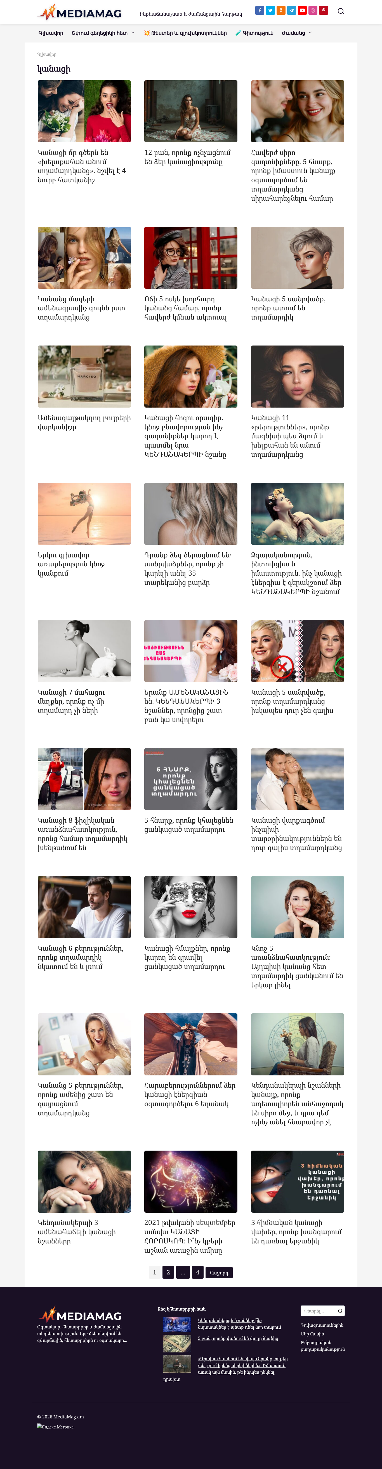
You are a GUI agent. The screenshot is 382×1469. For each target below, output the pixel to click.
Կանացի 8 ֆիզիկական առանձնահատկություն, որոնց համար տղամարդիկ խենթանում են (83, 833)
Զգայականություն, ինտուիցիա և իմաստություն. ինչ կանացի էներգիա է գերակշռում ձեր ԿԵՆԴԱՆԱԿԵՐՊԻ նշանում (296, 573)
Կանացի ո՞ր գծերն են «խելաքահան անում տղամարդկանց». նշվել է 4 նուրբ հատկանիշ (82, 165)
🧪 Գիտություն (254, 33)
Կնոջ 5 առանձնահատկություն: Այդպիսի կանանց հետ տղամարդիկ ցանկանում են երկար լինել (297, 966)
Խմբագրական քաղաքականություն (323, 1345)
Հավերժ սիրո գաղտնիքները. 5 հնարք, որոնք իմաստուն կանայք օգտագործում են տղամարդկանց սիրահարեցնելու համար (293, 174)
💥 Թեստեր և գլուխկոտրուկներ (185, 33)
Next (219, 1272)
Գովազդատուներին (322, 1325)
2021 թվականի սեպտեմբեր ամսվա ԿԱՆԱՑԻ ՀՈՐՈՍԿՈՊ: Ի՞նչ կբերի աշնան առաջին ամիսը (189, 1235)
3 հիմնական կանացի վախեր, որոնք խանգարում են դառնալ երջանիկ (296, 1231)
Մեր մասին (312, 1334)
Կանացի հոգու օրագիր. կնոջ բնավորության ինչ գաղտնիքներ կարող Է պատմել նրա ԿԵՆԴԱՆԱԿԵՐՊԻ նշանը (185, 435)
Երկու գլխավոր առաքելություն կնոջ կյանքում (71, 564)
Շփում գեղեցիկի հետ (100, 33)
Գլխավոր (51, 33)
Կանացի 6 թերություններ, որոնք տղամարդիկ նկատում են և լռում (80, 957)
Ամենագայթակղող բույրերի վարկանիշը (84, 421)
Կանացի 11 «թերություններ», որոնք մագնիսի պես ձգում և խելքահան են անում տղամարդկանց (290, 435)
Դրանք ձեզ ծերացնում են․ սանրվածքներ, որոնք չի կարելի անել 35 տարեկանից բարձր (187, 568)
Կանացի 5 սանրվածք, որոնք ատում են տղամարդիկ (288, 307)
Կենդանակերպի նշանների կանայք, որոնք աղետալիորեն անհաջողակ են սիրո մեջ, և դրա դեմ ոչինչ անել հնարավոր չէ (297, 1103)
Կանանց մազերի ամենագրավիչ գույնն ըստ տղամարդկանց (81, 307)
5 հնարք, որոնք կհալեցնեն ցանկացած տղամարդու (188, 824)
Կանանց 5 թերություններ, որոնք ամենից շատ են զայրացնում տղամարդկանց (80, 1098)
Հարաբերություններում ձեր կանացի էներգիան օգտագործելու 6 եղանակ (189, 1094)
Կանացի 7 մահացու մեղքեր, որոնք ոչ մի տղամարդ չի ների (71, 701)
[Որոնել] (340, 1310)
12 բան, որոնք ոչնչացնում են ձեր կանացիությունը (187, 156)
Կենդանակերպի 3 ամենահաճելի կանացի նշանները (77, 1231)
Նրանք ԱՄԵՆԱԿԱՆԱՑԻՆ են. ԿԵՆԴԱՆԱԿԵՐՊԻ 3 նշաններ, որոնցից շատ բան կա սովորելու (186, 705)
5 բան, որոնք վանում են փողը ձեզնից (238, 1338)
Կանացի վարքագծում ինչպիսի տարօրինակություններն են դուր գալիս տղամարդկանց (296, 833)
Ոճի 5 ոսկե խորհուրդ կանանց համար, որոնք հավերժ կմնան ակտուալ (185, 307)
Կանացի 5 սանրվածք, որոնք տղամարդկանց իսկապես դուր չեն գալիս (292, 701)
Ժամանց (293, 33)
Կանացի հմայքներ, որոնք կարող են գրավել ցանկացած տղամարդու (187, 957)
